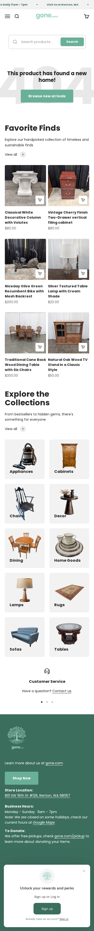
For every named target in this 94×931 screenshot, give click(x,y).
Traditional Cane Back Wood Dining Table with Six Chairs (25, 364)
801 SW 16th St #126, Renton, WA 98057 (37, 795)
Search (72, 42)
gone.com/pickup (69, 836)
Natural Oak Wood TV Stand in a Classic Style (67, 364)
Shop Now (22, 778)
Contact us (61, 691)
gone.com (54, 763)
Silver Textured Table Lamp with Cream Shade (68, 291)
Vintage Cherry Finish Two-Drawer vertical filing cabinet (68, 217)
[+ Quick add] (39, 200)
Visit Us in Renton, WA (61, 4)
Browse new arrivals (47, 96)
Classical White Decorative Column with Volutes (23, 217)
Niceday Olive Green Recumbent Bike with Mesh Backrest (24, 291)
